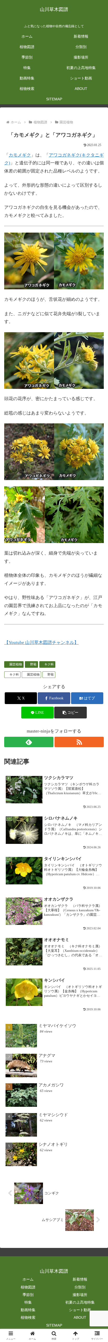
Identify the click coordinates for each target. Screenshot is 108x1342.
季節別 (28, 1295)
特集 (28, 1302)
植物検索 (28, 1317)
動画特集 (28, 1310)
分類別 (79, 1287)
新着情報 (80, 1279)
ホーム (28, 1279)
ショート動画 (80, 1310)
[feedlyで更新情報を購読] (28, 742)
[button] (70, 712)
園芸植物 (15, 664)
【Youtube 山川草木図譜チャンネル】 (41, 642)
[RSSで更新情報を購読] (79, 742)
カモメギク (20, 155)
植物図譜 (28, 1287)
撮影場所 (80, 1295)
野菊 (33, 664)
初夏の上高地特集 (80, 1302)
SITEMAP (54, 1325)
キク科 (49, 664)
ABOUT (80, 1317)
